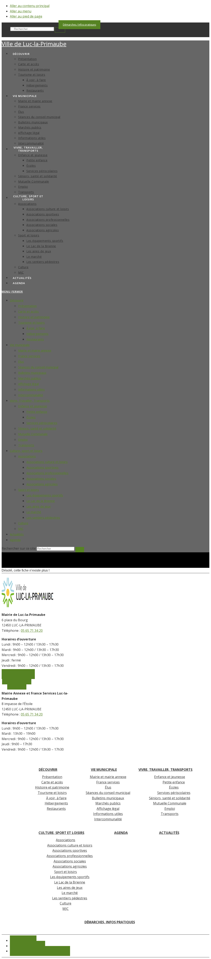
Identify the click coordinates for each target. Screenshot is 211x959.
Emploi (23, 439)
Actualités (17, 534)
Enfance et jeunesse (32, 406)
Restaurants (35, 339)
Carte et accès (28, 311)
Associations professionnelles (47, 473)
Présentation (27, 306)
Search (5, 29)
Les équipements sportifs (44, 495)
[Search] (60, 30)
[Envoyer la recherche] (79, 549)
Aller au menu (20, 11)
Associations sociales (41, 478)
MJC (20, 529)
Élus (21, 361)
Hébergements (37, 334)
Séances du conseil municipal (38, 367)
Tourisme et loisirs (31, 322)
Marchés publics (29, 378)
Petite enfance (36, 412)
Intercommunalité (30, 395)
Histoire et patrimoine (34, 317)
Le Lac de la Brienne (40, 501)
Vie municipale (20, 345)
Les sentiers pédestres (43, 517)
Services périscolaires (41, 423)
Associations (27, 456)
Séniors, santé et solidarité (37, 428)
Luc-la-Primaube (34, 44)
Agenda (15, 540)
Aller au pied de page (26, 16)
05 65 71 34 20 (32, 630)
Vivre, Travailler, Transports (30, 400)
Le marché (33, 512)
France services (29, 356)
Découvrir (17, 300)
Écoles (31, 417)
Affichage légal (28, 384)
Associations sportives (42, 467)
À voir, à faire (35, 328)
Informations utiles (31, 389)
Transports (26, 445)
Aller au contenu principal (29, 6)
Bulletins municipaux (32, 373)
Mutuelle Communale (33, 434)
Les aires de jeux (38, 506)
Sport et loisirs (28, 490)
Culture (23, 523)
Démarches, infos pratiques (109, 922)
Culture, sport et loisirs (26, 451)
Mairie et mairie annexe (34, 350)
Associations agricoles (42, 484)
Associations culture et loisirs (47, 462)
